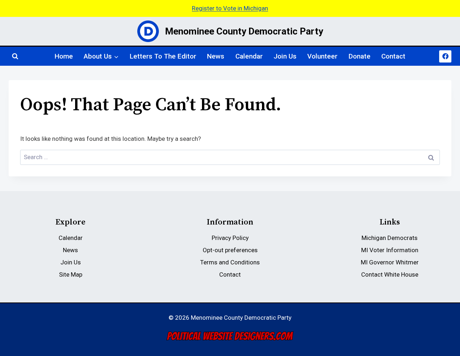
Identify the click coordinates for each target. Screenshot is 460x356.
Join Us (284, 56)
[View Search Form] (15, 56)
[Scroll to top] (442, 309)
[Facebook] (445, 56)
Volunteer (322, 56)
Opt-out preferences (230, 250)
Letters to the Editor (163, 56)
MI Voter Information (389, 250)
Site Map (70, 274)
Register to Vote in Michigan (230, 8)
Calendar (249, 56)
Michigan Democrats (390, 237)
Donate (360, 56)
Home (64, 56)
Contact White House (389, 274)
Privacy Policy (230, 237)
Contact (393, 56)
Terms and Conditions (230, 262)
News (215, 56)
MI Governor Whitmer (390, 262)
